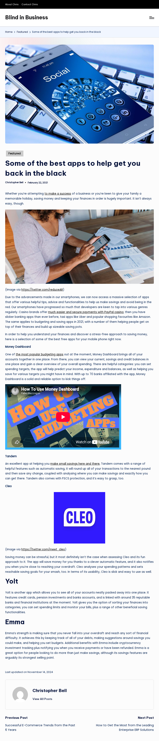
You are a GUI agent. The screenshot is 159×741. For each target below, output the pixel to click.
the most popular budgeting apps (39, 354)
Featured (14, 153)
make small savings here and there (75, 464)
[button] (42, 699)
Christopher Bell (50, 690)
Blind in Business (26, 17)
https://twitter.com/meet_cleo (43, 549)
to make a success (58, 194)
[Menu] (151, 17)
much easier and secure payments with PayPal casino (86, 312)
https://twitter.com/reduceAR (42, 290)
